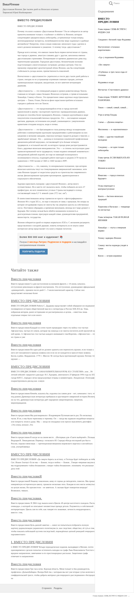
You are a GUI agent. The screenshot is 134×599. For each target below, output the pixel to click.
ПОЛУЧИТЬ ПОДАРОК (33, 251)
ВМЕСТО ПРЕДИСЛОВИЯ (30, 301)
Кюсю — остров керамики (110, 255)
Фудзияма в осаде (106, 82)
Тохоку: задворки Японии (109, 238)
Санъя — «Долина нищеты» (110, 122)
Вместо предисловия (26, 279)
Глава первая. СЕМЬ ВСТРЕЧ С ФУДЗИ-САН (110, 596)
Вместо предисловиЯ (26, 476)
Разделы (58, 588)
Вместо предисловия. (26, 498)
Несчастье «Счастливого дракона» (113, 89)
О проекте (47, 588)
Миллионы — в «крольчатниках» (113, 129)
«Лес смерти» (104, 64)
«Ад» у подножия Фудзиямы (111, 57)
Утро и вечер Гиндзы (107, 114)
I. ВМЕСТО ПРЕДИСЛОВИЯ (32, 542)
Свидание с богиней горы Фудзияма (114, 39)
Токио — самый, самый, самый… (113, 107)
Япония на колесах (106, 168)
